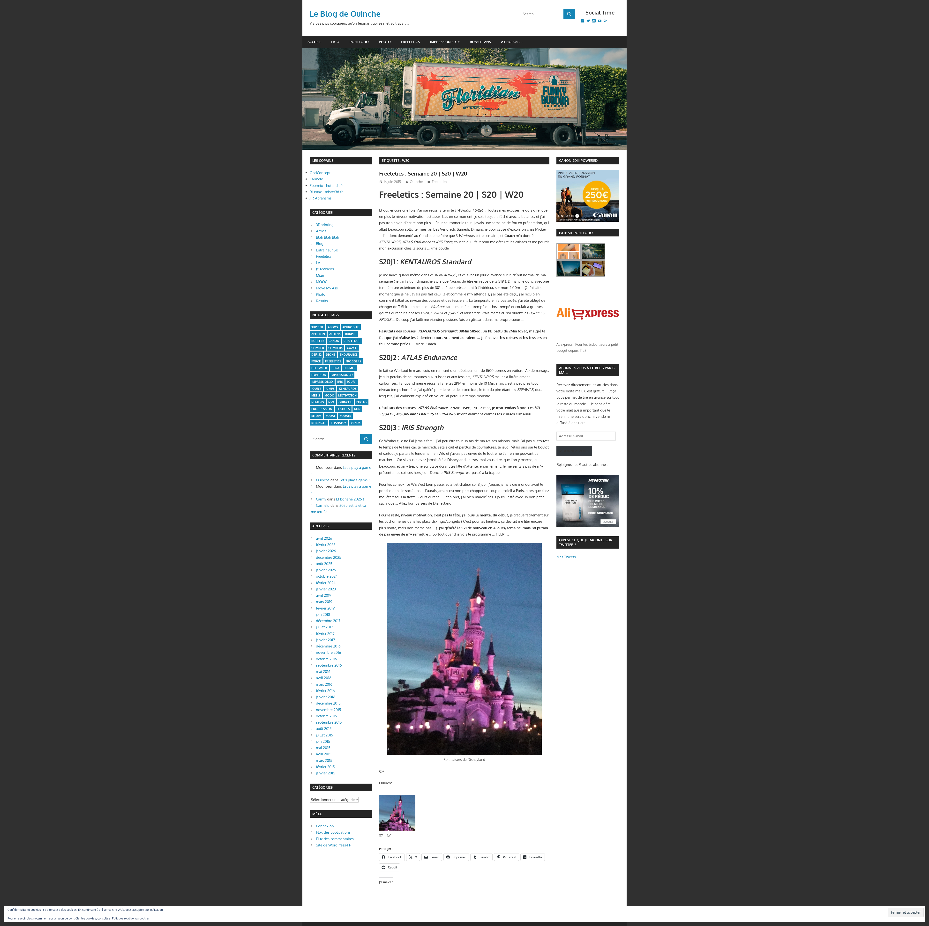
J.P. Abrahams (320, 198)
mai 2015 (323, 747)
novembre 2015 (328, 709)
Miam (320, 275)
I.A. (333, 42)
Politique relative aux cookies (131, 918)
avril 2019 (323, 595)
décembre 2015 (328, 703)
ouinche (345, 402)
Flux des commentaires (335, 839)
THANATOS (338, 423)
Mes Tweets (566, 557)
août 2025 (324, 563)
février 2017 (325, 633)
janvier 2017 (325, 640)
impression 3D (341, 375)
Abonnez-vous (574, 450)
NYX (331, 402)
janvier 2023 (326, 589)
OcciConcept (320, 172)
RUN (357, 409)
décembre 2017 (328, 620)
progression (321, 409)
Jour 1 (351, 381)
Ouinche (416, 182)
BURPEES (317, 341)
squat (330, 416)
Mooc (329, 395)
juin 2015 (323, 741)
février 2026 (326, 544)
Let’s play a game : (354, 480)
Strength (319, 423)
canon (334, 341)
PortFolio (359, 42)
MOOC (321, 281)
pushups (343, 409)
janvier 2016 (325, 697)
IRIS (340, 381)
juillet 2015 (324, 735)
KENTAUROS (348, 388)
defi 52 (316, 354)
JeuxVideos (325, 269)
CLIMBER (317, 348)
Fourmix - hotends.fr (326, 185)
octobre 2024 (327, 576)
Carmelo (316, 179)
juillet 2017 (324, 627)
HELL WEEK (319, 368)
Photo (385, 42)
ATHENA (335, 334)
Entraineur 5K (327, 250)
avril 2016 (323, 678)
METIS (315, 395)
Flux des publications (333, 832)
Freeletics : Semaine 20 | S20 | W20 (423, 173)
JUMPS (330, 388)
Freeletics (410, 42)
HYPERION (318, 375)
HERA (335, 368)
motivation (347, 395)
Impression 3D (443, 42)
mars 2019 (324, 601)
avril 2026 (324, 538)
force (316, 361)
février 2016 (325, 690)
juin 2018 (323, 614)
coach (352, 348)
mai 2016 (323, 671)
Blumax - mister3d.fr (326, 192)
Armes (321, 231)
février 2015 (325, 766)
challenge (352, 341)
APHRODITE (350, 327)
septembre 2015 (329, 722)
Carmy (321, 499)
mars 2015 (324, 760)
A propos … (512, 42)
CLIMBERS (335, 348)
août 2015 (324, 728)
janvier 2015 (325, 773)
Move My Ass (327, 288)
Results (322, 301)
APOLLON (318, 334)
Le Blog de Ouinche (345, 14)
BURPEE (350, 334)
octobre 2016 (326, 659)
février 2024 (326, 583)
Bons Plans (480, 42)
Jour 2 (316, 388)
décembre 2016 (328, 646)
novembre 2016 (328, 652)
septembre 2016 (329, 665)
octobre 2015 (326, 716)
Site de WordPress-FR (334, 845)
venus (355, 423)
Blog (319, 243)
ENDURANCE (349, 354)
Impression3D (322, 381)
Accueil (314, 42)
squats (345, 416)
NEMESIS (317, 402)
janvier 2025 (326, 570)
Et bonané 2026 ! (350, 499)
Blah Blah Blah (327, 237)
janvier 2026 (326, 551)
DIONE (330, 354)
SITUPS (316, 416)
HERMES (349, 368)
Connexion (325, 826)
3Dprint (317, 327)
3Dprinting (325, 224)
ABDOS (333, 327)
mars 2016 (324, 684)
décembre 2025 (328, 557)
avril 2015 (323, 754)
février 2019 (325, 608)
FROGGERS (353, 361)
